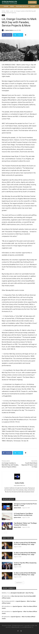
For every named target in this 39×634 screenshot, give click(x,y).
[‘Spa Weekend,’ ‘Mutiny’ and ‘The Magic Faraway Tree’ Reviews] (7, 526)
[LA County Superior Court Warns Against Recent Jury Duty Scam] (7, 516)
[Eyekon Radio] (3, 30)
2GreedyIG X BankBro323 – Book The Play (21, 593)
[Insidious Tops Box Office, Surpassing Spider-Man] (7, 565)
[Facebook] (18, 631)
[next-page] (6, 533)
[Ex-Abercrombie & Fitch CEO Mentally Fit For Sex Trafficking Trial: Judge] (7, 545)
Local (11, 11)
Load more (19, 582)
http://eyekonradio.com (19, 485)
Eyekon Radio (9, 30)
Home (3, 11)
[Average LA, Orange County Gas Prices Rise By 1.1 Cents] (7, 506)
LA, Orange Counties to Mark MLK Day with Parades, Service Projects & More (10, 465)
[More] (25, 35)
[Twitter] (21, 631)
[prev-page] (3, 533)
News (7, 11)
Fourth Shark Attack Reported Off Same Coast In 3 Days (29, 465)
